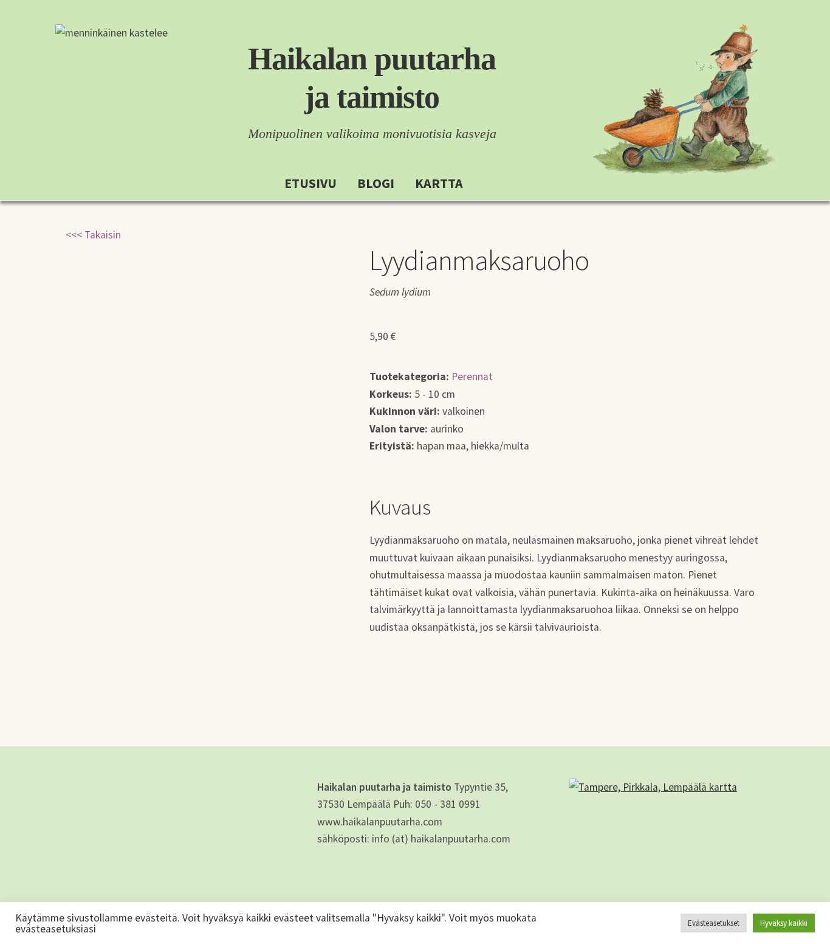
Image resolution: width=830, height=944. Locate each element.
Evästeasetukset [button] (713, 923)
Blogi (375, 183)
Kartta (439, 183)
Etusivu (310, 183)
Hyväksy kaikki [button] (784, 923)
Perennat (472, 376)
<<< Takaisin (93, 234)
